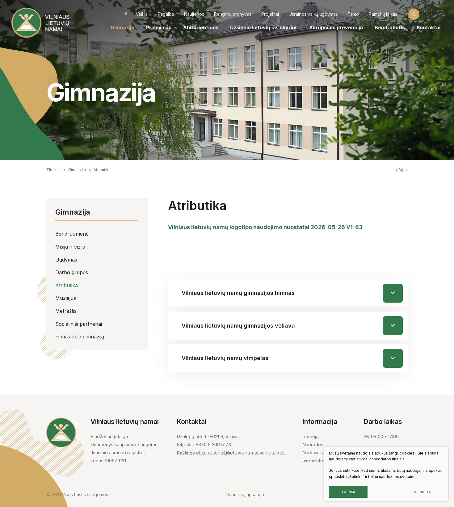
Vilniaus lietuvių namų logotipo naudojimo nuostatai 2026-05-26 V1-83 (265, 227)
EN (437, 14)
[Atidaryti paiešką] (413, 14)
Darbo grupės (71, 272)
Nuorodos (312, 444)
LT (430, 14)
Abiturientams (200, 27)
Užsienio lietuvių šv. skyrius (264, 27)
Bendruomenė (72, 234)
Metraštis (66, 311)
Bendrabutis (390, 27)
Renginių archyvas (232, 14)
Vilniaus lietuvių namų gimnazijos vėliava (238, 325)
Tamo (353, 14)
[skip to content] (125, 14)
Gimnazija (122, 27)
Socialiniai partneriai (78, 324)
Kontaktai (428, 27)
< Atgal (401, 169)
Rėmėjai (310, 436)
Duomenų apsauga (245, 494)
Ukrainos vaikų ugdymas (313, 14)
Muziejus (65, 298)
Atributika (66, 285)
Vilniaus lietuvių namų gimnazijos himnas (238, 293)
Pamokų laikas (383, 14)
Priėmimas (158, 27)
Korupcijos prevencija (336, 27)
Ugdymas (66, 260)
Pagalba (166, 14)
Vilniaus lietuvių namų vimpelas (225, 358)
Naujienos (194, 14)
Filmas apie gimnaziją (79, 336)
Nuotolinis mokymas (323, 452)
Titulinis (53, 169)
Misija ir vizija (70, 247)
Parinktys (421, 491)
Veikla (142, 14)
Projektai (270, 14)
